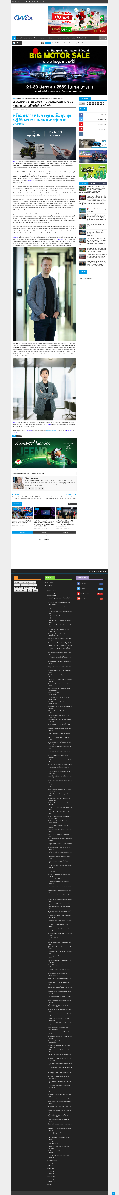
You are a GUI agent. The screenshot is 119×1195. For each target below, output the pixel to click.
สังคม (30, 590)
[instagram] (40, 2)
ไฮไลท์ (93, 183)
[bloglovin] (29, 2)
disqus (44, 532)
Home (14, 98)
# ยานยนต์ (19, 435)
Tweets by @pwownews (85, 278)
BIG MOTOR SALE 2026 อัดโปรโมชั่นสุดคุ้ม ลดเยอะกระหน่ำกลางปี (21, 521)
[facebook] (21, 2)
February (50, 1179)
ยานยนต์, (30, 109)
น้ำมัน (35, 38)
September (51, 1160)
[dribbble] (32, 2)
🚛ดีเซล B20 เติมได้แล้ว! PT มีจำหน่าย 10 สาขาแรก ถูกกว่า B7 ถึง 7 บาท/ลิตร (97, 210)
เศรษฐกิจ (24, 590)
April (49, 1173)
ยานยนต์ (19, 38)
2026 (48, 582)
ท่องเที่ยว (73, 38)
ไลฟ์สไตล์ (80, 38)
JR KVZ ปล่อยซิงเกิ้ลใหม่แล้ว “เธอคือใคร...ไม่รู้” (59, 1099)
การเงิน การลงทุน (51, 38)
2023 (48, 1185)
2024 (48, 588)
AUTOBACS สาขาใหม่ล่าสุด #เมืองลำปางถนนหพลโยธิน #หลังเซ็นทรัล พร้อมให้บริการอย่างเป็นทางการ (97, 256)
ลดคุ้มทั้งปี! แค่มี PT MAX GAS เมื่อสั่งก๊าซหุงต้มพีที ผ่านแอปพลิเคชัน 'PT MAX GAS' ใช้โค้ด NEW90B (97, 250)
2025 (48, 585)
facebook (65, 532)
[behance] (38, 2)
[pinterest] (26, 2)
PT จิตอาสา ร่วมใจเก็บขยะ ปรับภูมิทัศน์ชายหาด (60, 764)
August (50, 1163)
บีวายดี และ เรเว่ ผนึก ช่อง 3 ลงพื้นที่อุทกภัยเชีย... (60, 643)
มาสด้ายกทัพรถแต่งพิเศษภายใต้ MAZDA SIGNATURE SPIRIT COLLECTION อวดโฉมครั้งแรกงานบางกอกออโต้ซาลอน (65, 523)
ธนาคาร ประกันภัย (63, 38)
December (51, 590)
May (49, 1171)
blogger (22, 532)
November (51, 593)
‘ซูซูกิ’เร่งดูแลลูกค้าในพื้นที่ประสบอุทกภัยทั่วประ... (60, 904)
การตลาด (42, 38)
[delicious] (43, 2)
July (49, 1165)
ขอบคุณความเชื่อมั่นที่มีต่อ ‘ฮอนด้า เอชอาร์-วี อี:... (60, 879)
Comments (102, 183)
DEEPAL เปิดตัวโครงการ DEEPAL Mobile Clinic (60, 645)
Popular (84, 183)
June (49, 1168)
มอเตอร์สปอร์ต (28, 38)
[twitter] (23, 2)
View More (73, 504)
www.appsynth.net (51, 430)
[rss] (35, 2)
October (50, 595)
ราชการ (33, 587)
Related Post (17, 504)
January (50, 1181)
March (50, 1176)
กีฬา (86, 38)
